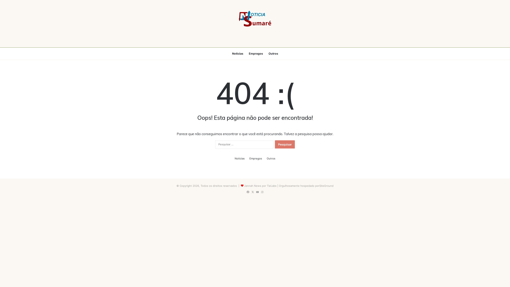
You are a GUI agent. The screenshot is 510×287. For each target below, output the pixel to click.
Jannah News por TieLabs (260, 185)
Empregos (256, 53)
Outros (273, 53)
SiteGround (326, 185)
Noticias (237, 53)
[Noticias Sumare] (255, 19)
